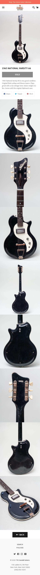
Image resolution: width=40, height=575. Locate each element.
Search (20, 544)
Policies (20, 548)
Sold (17, 74)
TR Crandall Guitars (23, 560)
